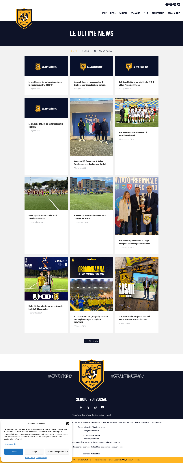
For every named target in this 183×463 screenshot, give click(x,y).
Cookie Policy (30, 458)
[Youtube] (178, 4)
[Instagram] (174, 4)
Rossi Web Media (133, 460)
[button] (67, 423)
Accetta (13, 451)
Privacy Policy (41, 458)
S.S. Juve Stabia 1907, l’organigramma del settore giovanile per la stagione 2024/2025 (91, 319)
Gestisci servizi (10, 444)
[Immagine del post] (46, 66)
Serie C (85, 50)
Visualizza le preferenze (57, 451)
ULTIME (74, 50)
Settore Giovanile (103, 50)
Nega (34, 451)
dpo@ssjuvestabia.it (91, 431)
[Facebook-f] (167, 4)
